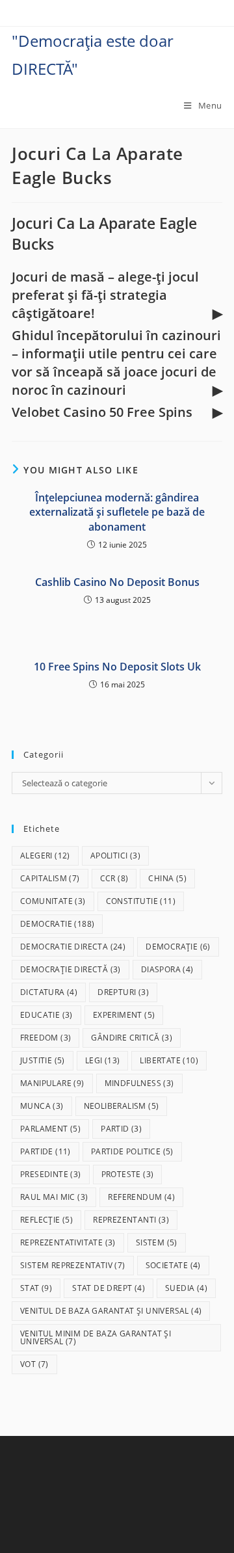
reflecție (46, 1219)
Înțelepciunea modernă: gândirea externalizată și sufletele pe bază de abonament (117, 512)
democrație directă (70, 969)
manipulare (52, 1083)
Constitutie (141, 901)
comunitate (53, 901)
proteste (127, 1174)
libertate (169, 1060)
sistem (156, 1242)
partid (121, 1128)
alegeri (45, 855)
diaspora (167, 969)
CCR (114, 878)
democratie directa (72, 946)
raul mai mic (54, 1196)
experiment (124, 1014)
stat (36, 1288)
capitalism (50, 878)
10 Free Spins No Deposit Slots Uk (117, 666)
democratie (57, 923)
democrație (178, 946)
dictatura (48, 992)
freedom (45, 1037)
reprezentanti (131, 1219)
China (167, 878)
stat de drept (108, 1288)
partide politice (132, 1151)
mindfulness (139, 1083)
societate (173, 1265)
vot (34, 1364)
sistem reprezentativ (72, 1265)
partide (45, 1151)
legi (102, 1060)
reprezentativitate (68, 1242)
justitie (42, 1060)
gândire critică (131, 1037)
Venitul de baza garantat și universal (111, 1310)
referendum (141, 1196)
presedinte (50, 1174)
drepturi (123, 992)
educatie (46, 1014)
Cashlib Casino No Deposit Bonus (117, 582)
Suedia (186, 1288)
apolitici (115, 855)
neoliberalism (121, 1105)
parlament (50, 1128)
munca (42, 1105)
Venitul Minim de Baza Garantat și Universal (95, 1337)
